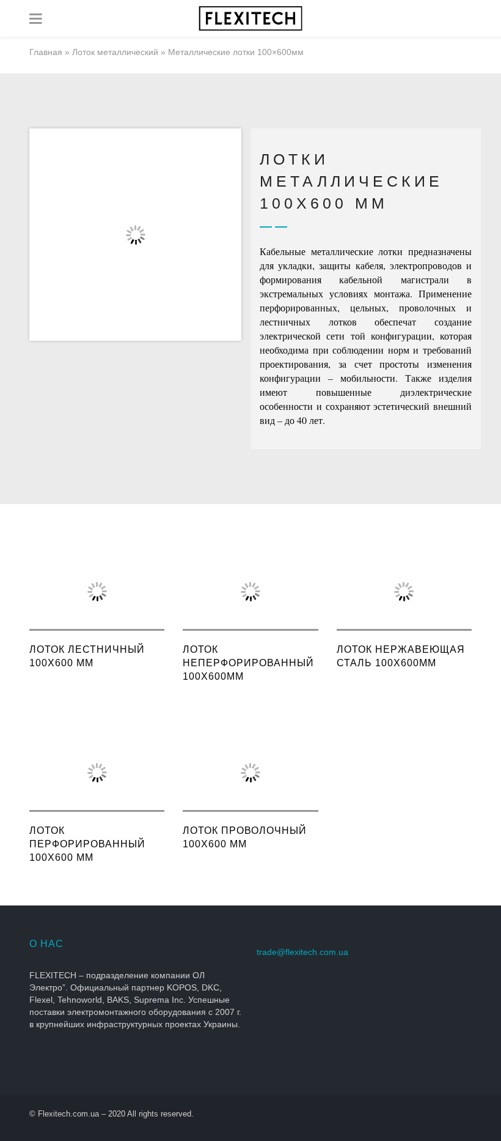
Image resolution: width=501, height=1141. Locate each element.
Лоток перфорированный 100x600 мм (87, 844)
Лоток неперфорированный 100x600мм (248, 663)
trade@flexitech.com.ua (302, 952)
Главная (45, 52)
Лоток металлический (115, 52)
